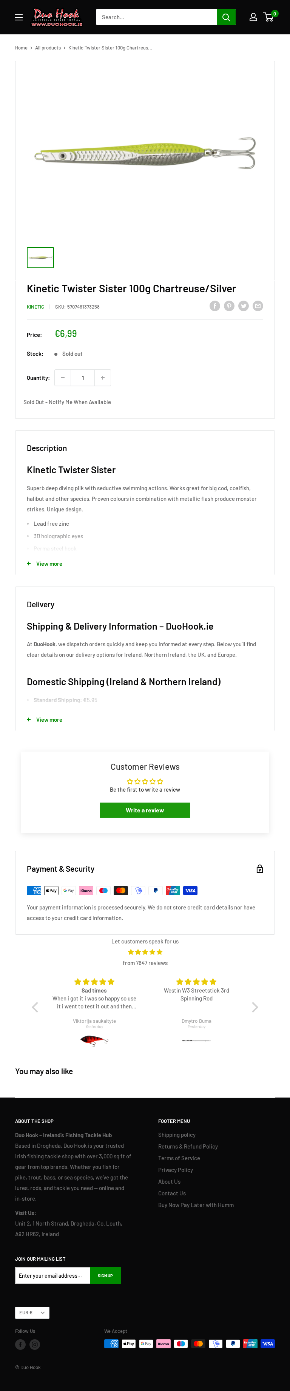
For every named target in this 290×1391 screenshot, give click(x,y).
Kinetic (35, 307)
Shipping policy (177, 1134)
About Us (169, 1181)
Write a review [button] (145, 810)
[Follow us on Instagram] (34, 1344)
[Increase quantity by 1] (103, 378)
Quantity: (38, 377)
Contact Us (172, 1193)
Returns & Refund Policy (188, 1146)
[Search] (226, 17)
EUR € (25, 1312)
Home (21, 48)
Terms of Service (179, 1158)
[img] (145, 951)
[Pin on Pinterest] (229, 305)
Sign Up (105, 1275)
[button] (37, 1007)
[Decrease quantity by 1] (63, 378)
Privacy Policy (175, 1169)
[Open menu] (19, 17)
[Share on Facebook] (215, 305)
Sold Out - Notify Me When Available (67, 401)
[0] (268, 17)
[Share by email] (258, 305)
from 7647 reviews (145, 962)
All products (48, 48)
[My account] (253, 17)
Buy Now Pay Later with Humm (196, 1204)
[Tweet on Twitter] (243, 305)
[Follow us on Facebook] (20, 1344)
